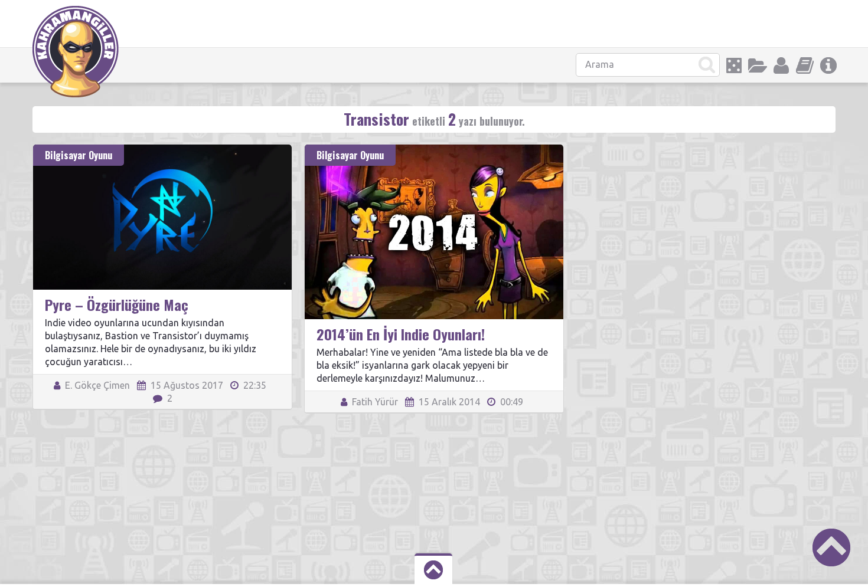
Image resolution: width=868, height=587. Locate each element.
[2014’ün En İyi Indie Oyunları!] (434, 150)
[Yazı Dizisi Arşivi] (805, 65)
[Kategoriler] (757, 65)
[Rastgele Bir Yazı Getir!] (734, 65)
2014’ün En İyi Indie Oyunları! (400, 334)
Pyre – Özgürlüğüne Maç (116, 304)
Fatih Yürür (374, 401)
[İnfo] (828, 65)
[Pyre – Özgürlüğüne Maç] (162, 150)
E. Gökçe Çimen (96, 385)
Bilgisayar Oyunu (78, 155)
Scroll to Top (831, 547)
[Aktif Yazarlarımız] (781, 65)
